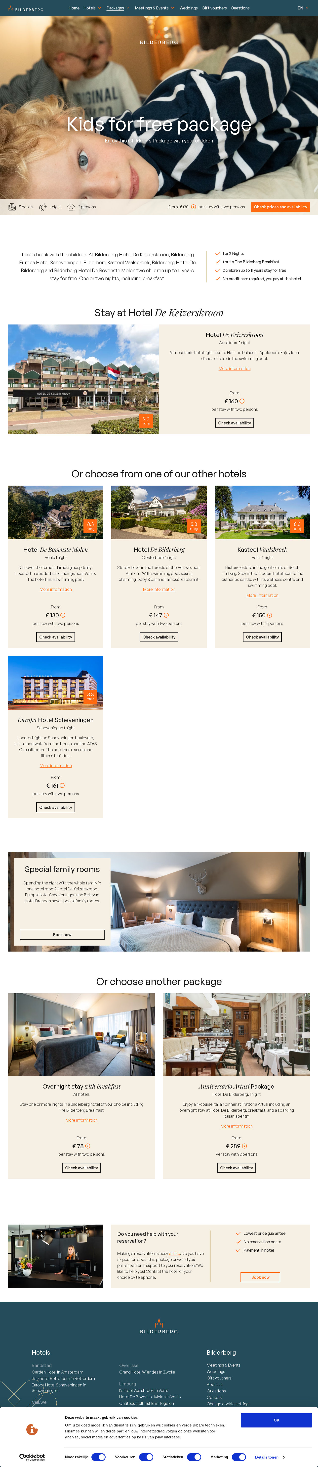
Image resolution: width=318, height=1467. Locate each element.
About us (215, 1384)
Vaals (257, 557)
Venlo (50, 557)
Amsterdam (72, 1372)
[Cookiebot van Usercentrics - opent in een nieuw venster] (32, 1457)
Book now (62, 934)
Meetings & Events (152, 7)
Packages (115, 7)
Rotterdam (51, 1378)
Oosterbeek (153, 557)
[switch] (146, 1457)
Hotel (44, 1372)
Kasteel (136, 1390)
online (174, 1253)
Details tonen (266, 1457)
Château (137, 1403)
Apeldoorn (229, 342)
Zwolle (169, 1372)
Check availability (234, 422)
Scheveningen (50, 727)
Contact (214, 1397)
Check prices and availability (280, 206)
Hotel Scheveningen (57, 1384)
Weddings (189, 7)
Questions (240, 7)
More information (235, 368)
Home (74, 7)
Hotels (89, 7)
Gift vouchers (214, 7)
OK (276, 1420)
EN (300, 7)
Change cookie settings (228, 1403)
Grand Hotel (139, 1372)
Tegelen (166, 1403)
